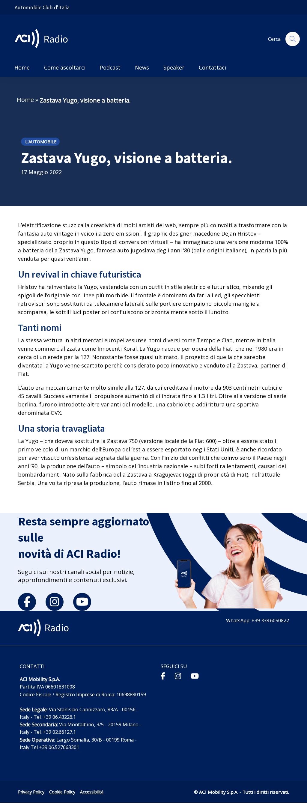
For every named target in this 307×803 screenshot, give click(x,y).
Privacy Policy (31, 792)
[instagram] (55, 602)
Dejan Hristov (238, 233)
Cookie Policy (62, 792)
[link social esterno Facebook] (163, 675)
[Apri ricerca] (292, 39)
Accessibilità (91, 792)
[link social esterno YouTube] (195, 675)
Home (25, 100)
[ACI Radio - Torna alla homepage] (43, 39)
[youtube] (82, 602)
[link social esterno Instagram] (178, 675)
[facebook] (27, 602)
